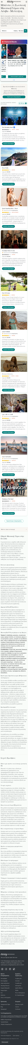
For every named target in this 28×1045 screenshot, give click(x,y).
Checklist (17, 981)
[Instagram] (2, 969)
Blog (2, 1006)
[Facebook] (6, 969)
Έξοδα (16, 990)
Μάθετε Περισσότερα (6, 1019)
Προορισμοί (4, 1009)
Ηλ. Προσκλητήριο (19, 995)
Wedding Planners (5, 985)
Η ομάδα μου (18, 983)
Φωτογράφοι (4, 978)
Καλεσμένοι (18, 985)
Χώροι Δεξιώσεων (5, 983)
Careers (17, 1006)
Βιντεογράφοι (4, 981)
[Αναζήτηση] (25, 30)
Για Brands (17, 1009)
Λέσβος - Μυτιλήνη (19, 30)
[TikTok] (13, 969)
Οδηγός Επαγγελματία (6, 1024)
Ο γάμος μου (18, 978)
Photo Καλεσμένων (20, 992)
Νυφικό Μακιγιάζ (5, 988)
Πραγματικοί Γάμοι (5, 1004)
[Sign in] (26, 1)
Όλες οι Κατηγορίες (6, 997)
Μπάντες (3, 995)
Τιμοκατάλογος (4, 1022)
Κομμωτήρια (4, 990)
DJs (2, 992)
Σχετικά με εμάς (19, 1004)
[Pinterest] (10, 969)
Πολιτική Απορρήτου (6, 1035)
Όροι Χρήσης (16, 1035)
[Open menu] (1, 1)
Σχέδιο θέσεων (19, 988)
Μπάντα (4, 30)
